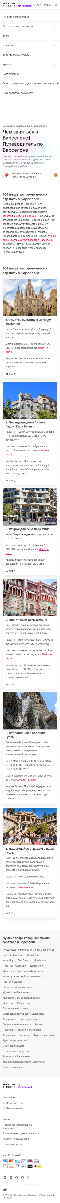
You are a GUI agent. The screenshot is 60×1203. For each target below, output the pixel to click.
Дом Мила (40, 960)
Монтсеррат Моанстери (16, 1003)
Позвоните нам (14, 1103)
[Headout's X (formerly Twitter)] (28, 1177)
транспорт (9, 45)
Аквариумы (9, 1019)
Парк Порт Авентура (14, 965)
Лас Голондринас (12, 981)
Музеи (38, 1024)
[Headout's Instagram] (11, 1177)
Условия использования (16, 1138)
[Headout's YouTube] (16, 1177)
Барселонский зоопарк (15, 1008)
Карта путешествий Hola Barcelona (23, 976)
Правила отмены (12, 1144)
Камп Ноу (8, 960)
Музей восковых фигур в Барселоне (23, 971)
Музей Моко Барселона (16, 992)
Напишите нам (14, 1108)
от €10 (9, 913)
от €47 (9, 373)
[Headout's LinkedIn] (5, 1177)
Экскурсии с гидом (13, 1045)
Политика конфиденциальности (21, 1133)
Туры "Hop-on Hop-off (15, 1040)
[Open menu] (56, 4)
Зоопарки (24, 1035)
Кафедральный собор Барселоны (22, 997)
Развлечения (11, 74)
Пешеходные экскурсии (16, 1051)
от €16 (9, 684)
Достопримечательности (18, 26)
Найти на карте (27, 779)
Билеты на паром (12, 1067)
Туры (6, 36)
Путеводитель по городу (18, 93)
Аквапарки (9, 1035)
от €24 (9, 571)
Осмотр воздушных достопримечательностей (31, 83)
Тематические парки (29, 1029)
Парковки (8, 1029)
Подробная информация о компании (17, 1126)
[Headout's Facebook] (22, 1177)
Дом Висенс (37, 965)
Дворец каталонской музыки (19, 987)
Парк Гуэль (33, 955)
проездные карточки (31, 1019)
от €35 (9, 480)
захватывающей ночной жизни (20, 215)
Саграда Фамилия (13, 955)
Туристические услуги (16, 55)
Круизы (7, 64)
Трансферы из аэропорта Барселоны (24, 1061)
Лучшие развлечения (16, 17)
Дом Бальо (24, 960)
